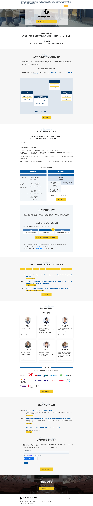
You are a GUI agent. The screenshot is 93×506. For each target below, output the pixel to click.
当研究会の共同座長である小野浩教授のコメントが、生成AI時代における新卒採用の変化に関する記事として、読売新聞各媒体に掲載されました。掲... (49, 429)
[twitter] (69, 498)
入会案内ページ (40, 246)
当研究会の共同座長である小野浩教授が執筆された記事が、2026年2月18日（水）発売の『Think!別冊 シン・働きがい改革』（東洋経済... (49, 421)
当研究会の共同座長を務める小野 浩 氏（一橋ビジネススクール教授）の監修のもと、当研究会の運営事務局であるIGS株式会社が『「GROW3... (49, 413)
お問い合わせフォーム (40, 248)
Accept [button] (66, 6)
